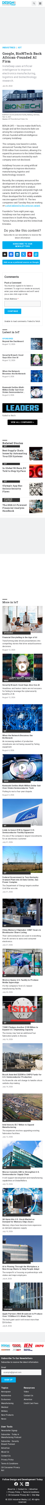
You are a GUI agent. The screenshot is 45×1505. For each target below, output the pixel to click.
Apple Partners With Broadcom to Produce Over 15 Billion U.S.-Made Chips (22, 1315)
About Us (11, 1489)
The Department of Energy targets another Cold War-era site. (20, 887)
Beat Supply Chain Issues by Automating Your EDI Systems (14, 453)
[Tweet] (23, 254)
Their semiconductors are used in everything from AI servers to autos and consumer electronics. (21, 939)
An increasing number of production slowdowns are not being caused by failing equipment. (20, 744)
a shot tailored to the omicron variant (22, 205)
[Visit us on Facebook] (16, 1484)
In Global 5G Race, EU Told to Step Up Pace (14, 469)
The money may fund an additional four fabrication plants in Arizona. (19, 1034)
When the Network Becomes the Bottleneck (14, 372)
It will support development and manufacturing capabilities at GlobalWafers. (22, 1179)
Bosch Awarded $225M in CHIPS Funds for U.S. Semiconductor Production (22, 1075)
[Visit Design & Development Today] (5, 1346)
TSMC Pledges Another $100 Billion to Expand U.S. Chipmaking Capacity (20, 1028)
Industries (8, 47)
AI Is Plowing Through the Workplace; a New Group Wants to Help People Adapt (20, 1267)
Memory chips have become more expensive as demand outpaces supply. (21, 1226)
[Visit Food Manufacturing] (16, 1346)
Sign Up (8, 1380)
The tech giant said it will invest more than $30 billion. (20, 1321)
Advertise (33, 1489)
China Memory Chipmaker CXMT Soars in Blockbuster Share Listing (21, 931)
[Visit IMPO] (39, 1346)
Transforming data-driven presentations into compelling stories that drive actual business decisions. (21, 644)
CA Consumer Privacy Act (18, 1495)
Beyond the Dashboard (13, 341)
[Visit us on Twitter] (21, 1484)
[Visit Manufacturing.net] (16, 1349)
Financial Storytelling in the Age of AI (19, 637)
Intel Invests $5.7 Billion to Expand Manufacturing (18, 1126)
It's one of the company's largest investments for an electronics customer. (22, 837)
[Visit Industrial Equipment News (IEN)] (28, 1345)
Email (3, 1367)
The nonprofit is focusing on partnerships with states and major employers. (22, 1273)
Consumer (8, 1309)
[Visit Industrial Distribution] (5, 1349)
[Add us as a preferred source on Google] (36, 254)
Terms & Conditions (31, 1492)
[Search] (34, 3)
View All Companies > (22, 422)
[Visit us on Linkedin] (27, 1484)
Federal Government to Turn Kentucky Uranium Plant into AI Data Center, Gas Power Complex (20, 879)
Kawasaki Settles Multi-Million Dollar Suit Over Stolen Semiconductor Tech (13, 390)
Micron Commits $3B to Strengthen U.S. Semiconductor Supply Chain (20, 1173)
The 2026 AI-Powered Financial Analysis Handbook (14, 508)
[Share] (11, 254)
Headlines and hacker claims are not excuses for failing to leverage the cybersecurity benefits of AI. (22, 691)
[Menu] (40, 3)
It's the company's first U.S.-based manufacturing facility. (17, 987)
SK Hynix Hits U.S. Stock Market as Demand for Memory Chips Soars (18, 1220)
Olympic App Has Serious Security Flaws (12, 488)
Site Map (35, 1495)
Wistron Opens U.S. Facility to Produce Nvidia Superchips (20, 981)
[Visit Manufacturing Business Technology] (28, 1349)
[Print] (4, 254)
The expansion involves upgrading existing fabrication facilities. (20, 1132)
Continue (13, 311)
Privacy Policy (14, 1492)
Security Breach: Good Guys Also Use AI (12, 356)
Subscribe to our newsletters (22, 245)
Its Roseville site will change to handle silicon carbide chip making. (22, 1081)
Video (6, 681)
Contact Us (22, 1489)
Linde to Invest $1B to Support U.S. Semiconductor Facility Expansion (18, 831)
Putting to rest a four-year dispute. (17, 791)
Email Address (11, 299)
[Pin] (29, 254)
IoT (20, 47)
